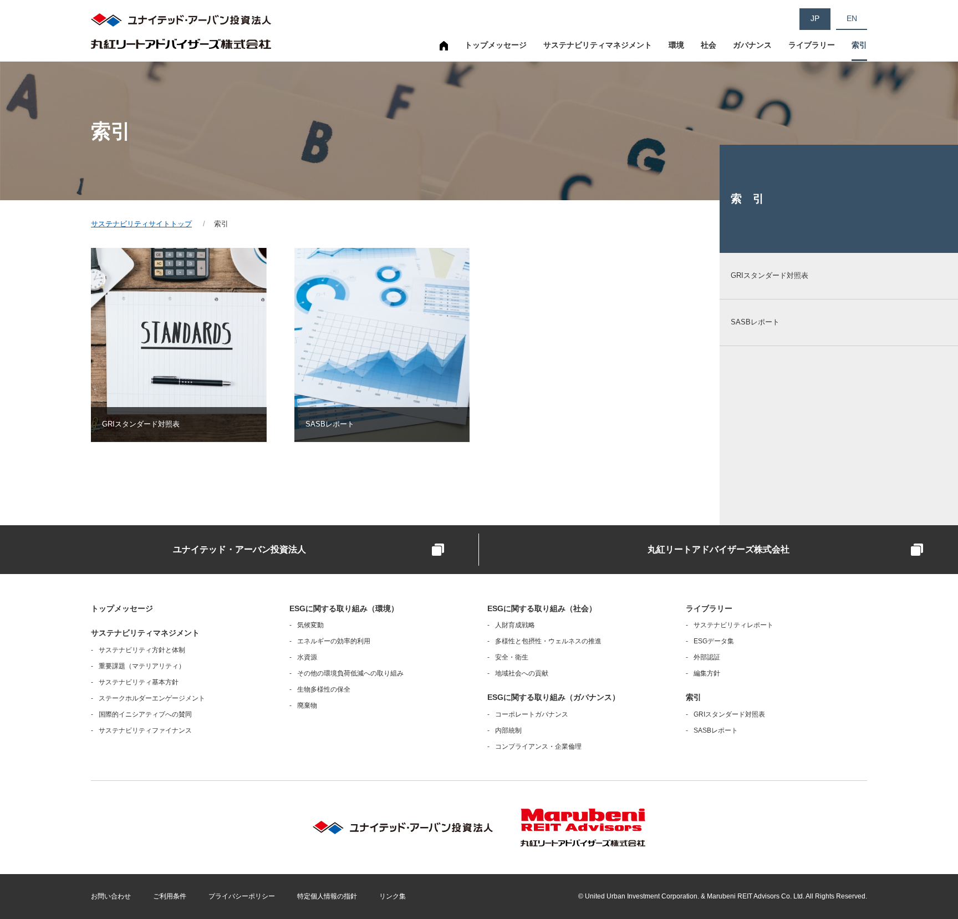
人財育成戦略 (515, 625)
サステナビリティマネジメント (597, 44)
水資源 (307, 657)
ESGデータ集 (714, 641)
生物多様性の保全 (323, 689)
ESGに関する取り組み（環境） (344, 608)
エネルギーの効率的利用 (333, 641)
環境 (676, 44)
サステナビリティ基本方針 (139, 682)
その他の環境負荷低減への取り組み (350, 673)
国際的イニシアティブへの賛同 (145, 714)
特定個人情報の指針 (327, 896)
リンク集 (392, 896)
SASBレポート (716, 730)
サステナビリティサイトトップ (444, 51)
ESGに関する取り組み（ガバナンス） (553, 697)
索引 (859, 44)
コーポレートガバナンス (531, 714)
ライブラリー (811, 44)
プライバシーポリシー (241, 896)
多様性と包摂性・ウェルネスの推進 (548, 641)
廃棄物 (307, 705)
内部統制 (508, 730)
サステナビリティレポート (733, 625)
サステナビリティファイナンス (145, 730)
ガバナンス (752, 44)
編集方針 (707, 673)
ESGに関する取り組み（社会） (542, 608)
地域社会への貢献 (521, 673)
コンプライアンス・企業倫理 (538, 746)
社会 (708, 44)
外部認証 (707, 657)
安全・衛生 (511, 657)
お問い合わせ (111, 896)
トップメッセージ (496, 44)
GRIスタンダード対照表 (729, 714)
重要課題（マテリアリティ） (142, 666)
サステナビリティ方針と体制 (142, 650)
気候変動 (310, 625)
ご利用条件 (169, 896)
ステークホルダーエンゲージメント (152, 698)
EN (852, 18)
